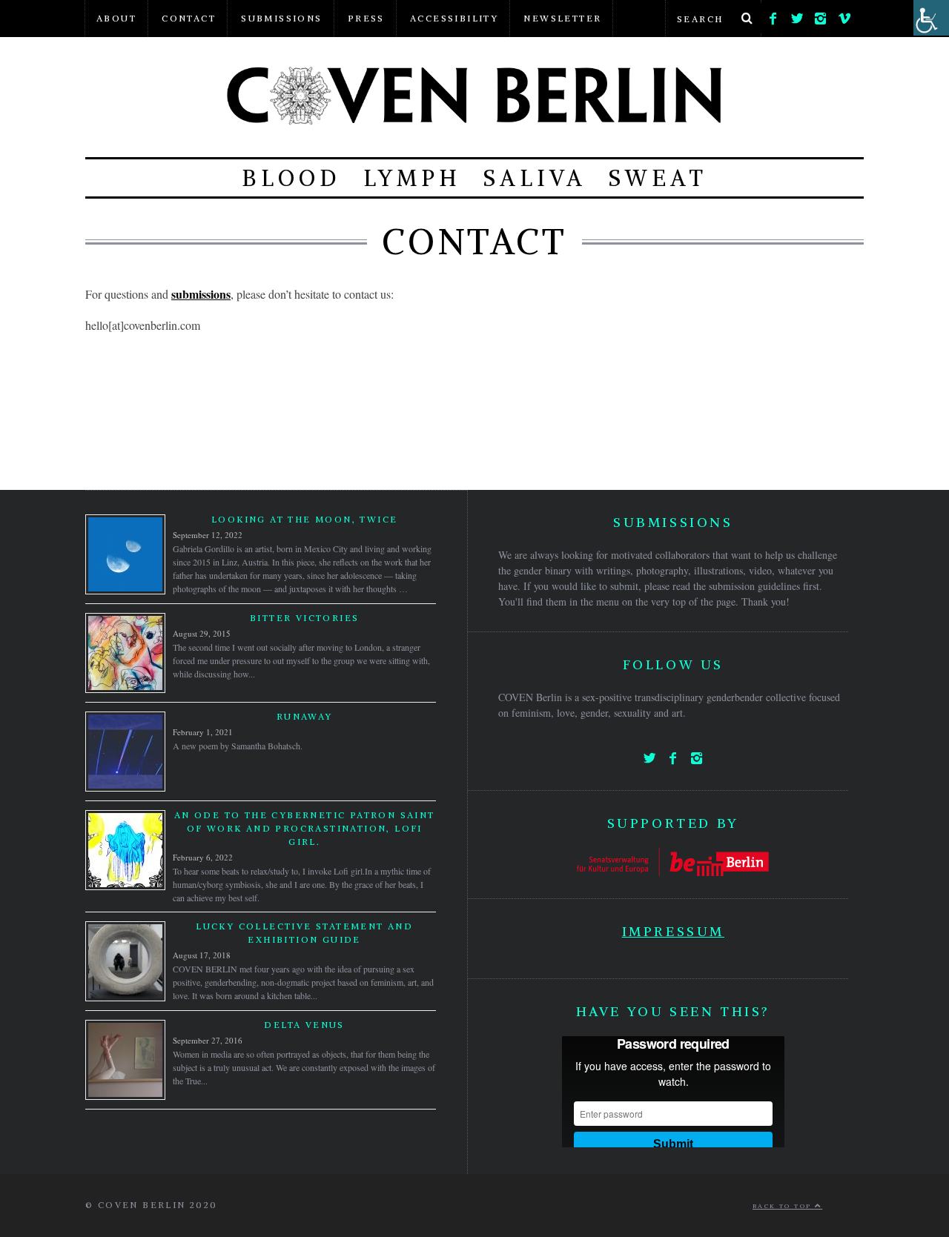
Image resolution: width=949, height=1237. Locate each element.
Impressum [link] (673, 931)
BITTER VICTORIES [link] (304, 617)
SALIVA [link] (534, 178)
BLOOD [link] (291, 178)
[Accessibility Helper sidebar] (931, 18)
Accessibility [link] (454, 18)
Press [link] (366, 18)
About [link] (116, 18)
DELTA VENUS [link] (304, 1024)
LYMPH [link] (412, 178)
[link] (773, 15)
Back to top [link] (784, 1206)
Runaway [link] (305, 716)
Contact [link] (189, 18)
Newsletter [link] (562, 18)
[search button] (746, 18)
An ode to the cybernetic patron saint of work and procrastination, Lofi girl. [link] (304, 828)
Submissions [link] (281, 18)
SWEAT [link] (658, 178)
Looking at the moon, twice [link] (304, 519)
